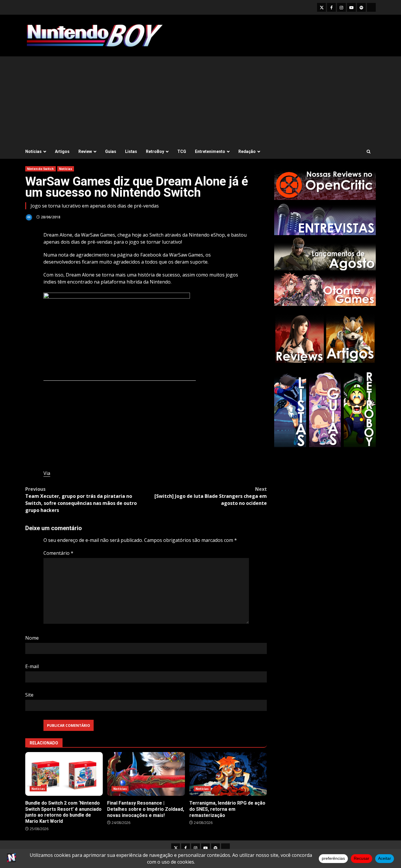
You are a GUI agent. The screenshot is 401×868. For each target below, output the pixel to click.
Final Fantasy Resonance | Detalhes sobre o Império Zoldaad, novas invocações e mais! (146, 774)
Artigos (62, 151)
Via (46, 473)
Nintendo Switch (40, 169)
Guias (110, 151)
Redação (247, 151)
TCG (181, 151)
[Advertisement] (200, 100)
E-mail (32, 666)
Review (85, 151)
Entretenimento (210, 151)
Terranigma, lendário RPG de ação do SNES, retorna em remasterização (228, 774)
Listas (131, 151)
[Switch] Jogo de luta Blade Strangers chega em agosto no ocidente (210, 496)
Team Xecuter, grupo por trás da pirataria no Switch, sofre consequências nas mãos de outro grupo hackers (81, 499)
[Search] (368, 151)
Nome (32, 638)
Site (29, 695)
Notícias (33, 151)
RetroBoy (155, 151)
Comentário (58, 553)
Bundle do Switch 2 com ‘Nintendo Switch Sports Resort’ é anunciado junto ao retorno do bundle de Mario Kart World (64, 774)
